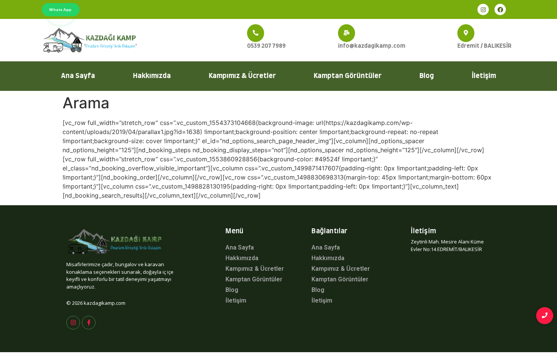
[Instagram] (483, 9)
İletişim (484, 76)
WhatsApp (60, 10)
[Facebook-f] (88, 322)
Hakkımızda (152, 76)
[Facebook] (500, 9)
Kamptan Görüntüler (348, 76)
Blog (426, 76)
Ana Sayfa (78, 76)
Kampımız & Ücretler (242, 76)
